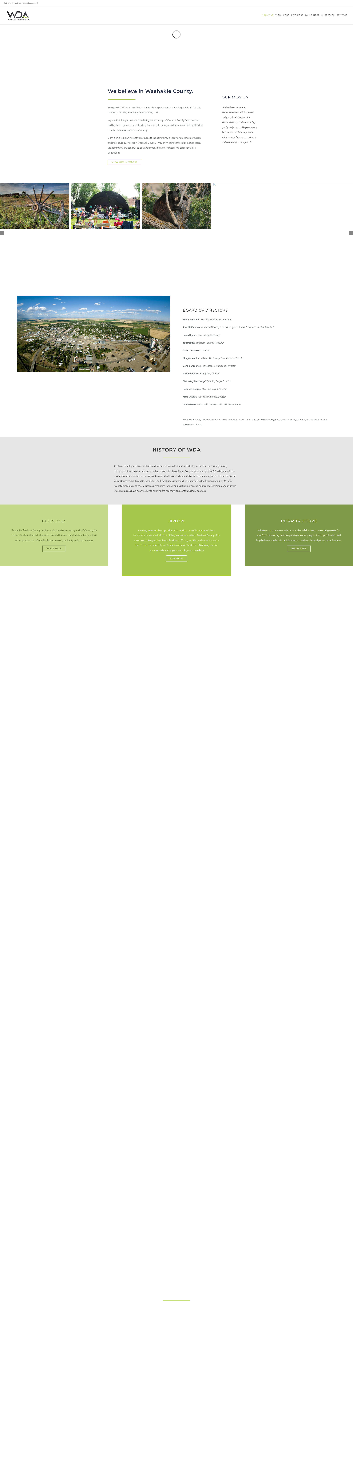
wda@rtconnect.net (30, 3)
